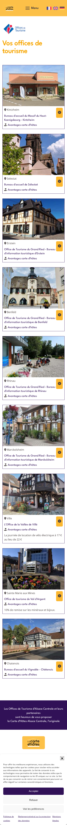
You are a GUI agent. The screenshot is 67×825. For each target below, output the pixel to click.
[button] (62, 758)
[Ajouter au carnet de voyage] (59, 113)
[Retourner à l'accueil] (9, 8)
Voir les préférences (33, 808)
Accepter (33, 791)
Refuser (33, 800)
